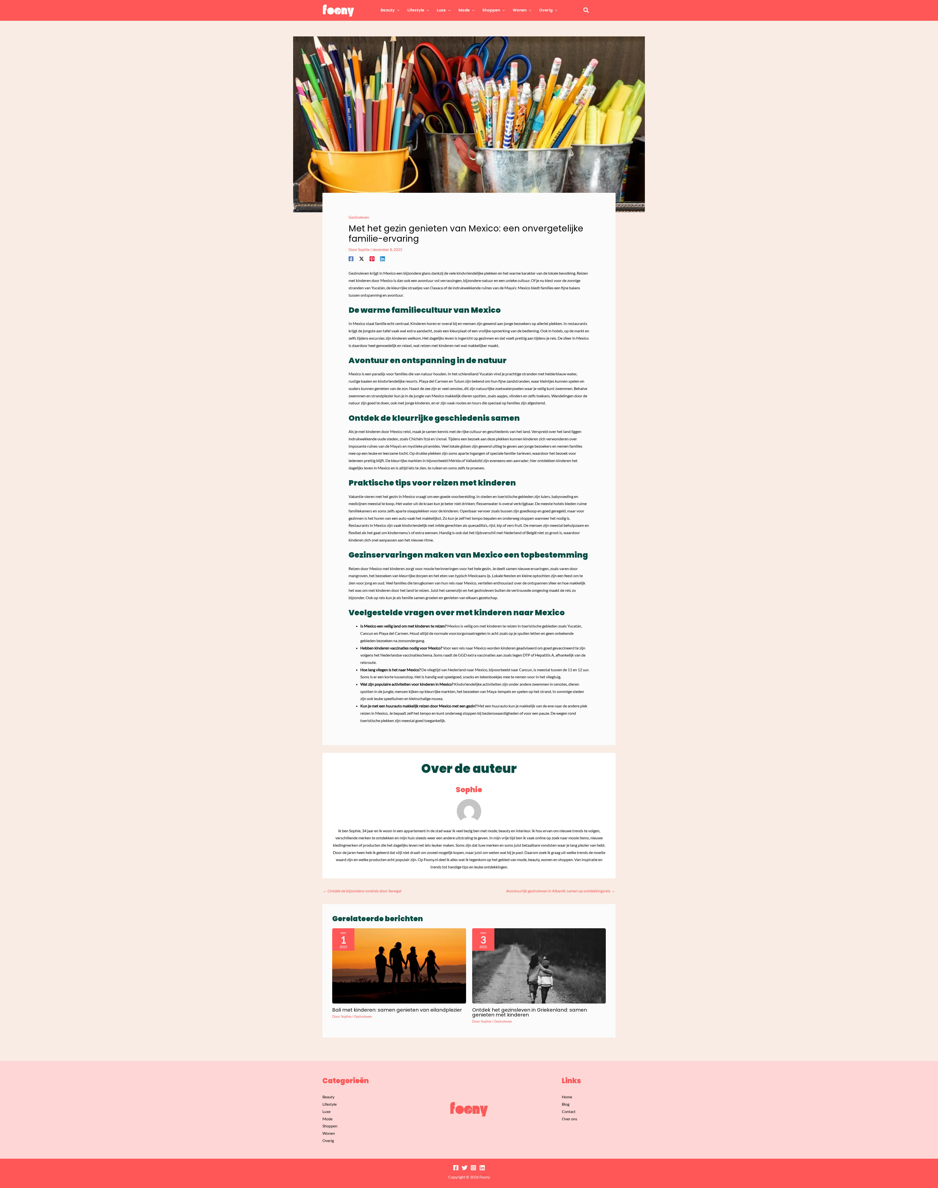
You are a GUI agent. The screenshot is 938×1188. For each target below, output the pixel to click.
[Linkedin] (382, 258)
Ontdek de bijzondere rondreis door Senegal (362, 890)
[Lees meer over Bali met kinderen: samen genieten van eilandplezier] (399, 965)
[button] (397, 10)
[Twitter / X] (361, 258)
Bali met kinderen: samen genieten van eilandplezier (397, 1009)
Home (567, 1096)
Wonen (328, 1133)
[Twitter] (465, 1168)
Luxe (326, 1111)
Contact (569, 1111)
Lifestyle (329, 1104)
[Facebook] (351, 258)
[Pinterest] (372, 258)
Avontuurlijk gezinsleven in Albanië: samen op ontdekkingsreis (560, 890)
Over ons (569, 1118)
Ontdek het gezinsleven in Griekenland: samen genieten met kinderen (529, 1012)
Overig (328, 1140)
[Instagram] (473, 1168)
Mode (327, 1118)
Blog (565, 1104)
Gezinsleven (359, 217)
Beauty (328, 1096)
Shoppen (329, 1125)
